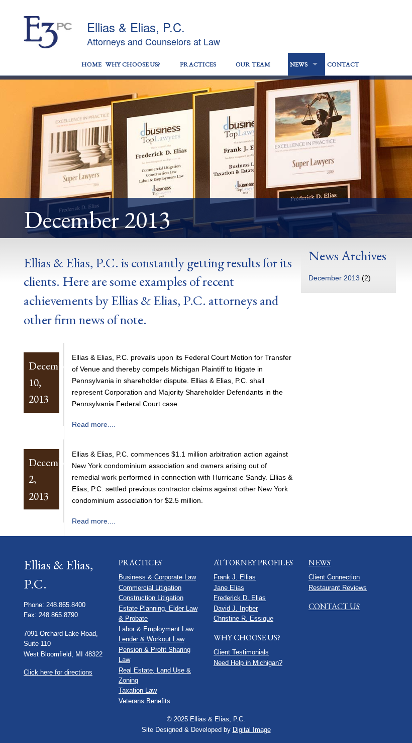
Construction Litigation (151, 598)
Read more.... (94, 424)
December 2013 (334, 278)
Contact (343, 64)
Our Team (253, 64)
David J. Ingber (236, 608)
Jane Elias (229, 587)
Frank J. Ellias (235, 577)
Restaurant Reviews (337, 587)
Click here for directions (58, 672)
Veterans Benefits (144, 701)
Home (91, 64)
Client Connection (334, 577)
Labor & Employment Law (156, 629)
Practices (198, 64)
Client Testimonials (241, 652)
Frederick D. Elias (240, 598)
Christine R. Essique (243, 618)
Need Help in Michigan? (248, 662)
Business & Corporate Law (157, 577)
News (298, 64)
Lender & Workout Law (151, 639)
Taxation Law (138, 690)
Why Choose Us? (133, 64)
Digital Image (252, 729)
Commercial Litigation (150, 587)
